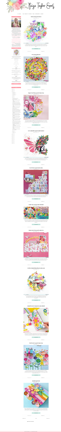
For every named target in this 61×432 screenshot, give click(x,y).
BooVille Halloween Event (17, 72)
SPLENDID (20, 39)
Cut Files (16, 65)
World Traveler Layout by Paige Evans (36, 343)
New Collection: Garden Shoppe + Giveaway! (16, 118)
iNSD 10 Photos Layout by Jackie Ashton (16, 116)
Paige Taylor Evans (26, 431)
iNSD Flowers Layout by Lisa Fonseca (15, 113)
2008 (12, 143)
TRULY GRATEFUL (18, 40)
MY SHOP (15, 44)
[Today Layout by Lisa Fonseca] (36, 43)
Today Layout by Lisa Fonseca (36, 16)
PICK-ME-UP (17, 41)
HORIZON (12, 41)
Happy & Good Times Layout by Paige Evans (36, 92)
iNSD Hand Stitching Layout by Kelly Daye (16, 114)
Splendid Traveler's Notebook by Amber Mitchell (36, 305)
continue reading (36, 224)
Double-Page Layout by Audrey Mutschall (36, 204)
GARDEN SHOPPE (17, 39)
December (14, 92)
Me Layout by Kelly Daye (36, 54)
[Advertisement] (16, 154)
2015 (12, 138)
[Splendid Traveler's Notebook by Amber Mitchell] (36, 332)
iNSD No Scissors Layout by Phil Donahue (16, 110)
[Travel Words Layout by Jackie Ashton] (36, 194)
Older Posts (48, 418)
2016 (12, 137)
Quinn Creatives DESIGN (34, 431)
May (13, 97)
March (13, 131)
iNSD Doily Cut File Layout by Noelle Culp (16, 111)
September (14, 94)
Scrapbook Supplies (16, 60)
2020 (12, 134)
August (13, 95)
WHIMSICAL (15, 41)
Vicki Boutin (14, 78)
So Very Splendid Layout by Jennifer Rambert (36, 130)
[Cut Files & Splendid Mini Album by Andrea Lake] (36, 294)
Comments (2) (42, 127)
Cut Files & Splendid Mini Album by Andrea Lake (36, 268)
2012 (12, 140)
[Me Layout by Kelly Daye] (36, 81)
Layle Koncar (17, 78)
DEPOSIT (16, 69)
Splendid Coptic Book (36, 380)
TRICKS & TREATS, (18, 38)
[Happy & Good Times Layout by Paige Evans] (36, 119)
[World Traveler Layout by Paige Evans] (36, 369)
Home (36, 418)
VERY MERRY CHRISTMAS (16, 36)
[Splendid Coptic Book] (36, 407)
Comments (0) (42, 51)
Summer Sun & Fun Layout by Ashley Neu (36, 230)
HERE (19, 71)
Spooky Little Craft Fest (18, 74)
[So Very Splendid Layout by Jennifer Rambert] (36, 157)
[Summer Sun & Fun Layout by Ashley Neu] (36, 257)
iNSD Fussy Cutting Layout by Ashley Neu (16, 119)
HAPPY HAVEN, (14, 38)
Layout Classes (16, 61)
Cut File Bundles (16, 66)
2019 (12, 135)
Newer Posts (24, 418)
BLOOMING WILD (13, 39)
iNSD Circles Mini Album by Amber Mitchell (16, 121)
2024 (12, 90)
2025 (12, 89)
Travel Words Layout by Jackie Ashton (36, 167)
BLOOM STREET (15, 40)
